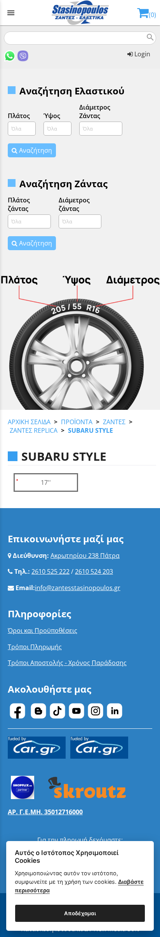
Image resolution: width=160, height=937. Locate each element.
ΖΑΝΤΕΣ (114, 422)
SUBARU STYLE (90, 430)
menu (11, 12)
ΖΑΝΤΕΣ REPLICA (33, 430)
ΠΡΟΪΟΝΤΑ (76, 422)
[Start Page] (80, 12)
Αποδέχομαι (80, 913)
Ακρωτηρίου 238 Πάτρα (85, 555)
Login (141, 54)
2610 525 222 (50, 571)
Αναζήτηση (34, 150)
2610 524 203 (94, 571)
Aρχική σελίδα (29, 422)
